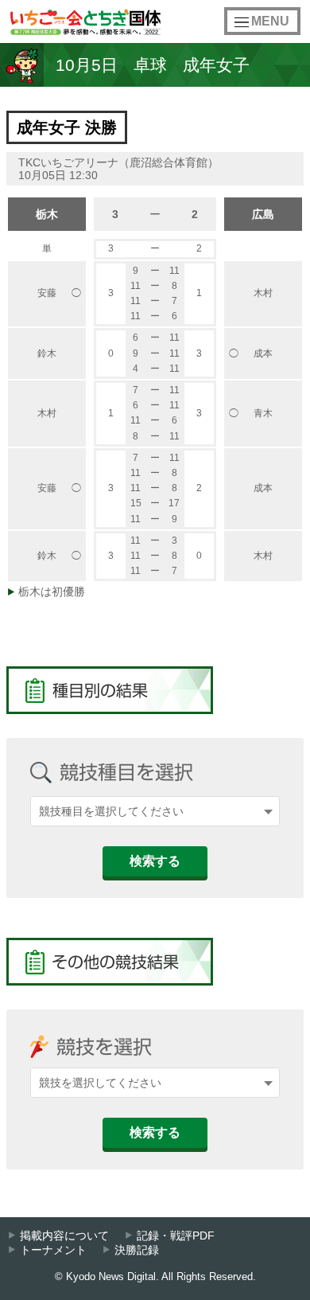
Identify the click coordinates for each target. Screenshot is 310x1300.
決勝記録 (136, 1250)
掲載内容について (64, 1236)
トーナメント (53, 1250)
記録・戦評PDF (176, 1236)
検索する (155, 861)
